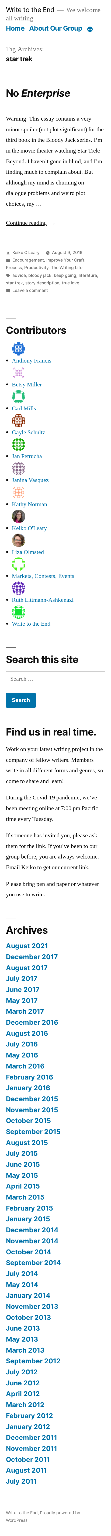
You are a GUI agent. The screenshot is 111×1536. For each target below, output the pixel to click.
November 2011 (31, 1448)
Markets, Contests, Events (43, 576)
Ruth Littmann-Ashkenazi (43, 600)
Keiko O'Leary (26, 252)
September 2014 (33, 1263)
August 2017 (27, 968)
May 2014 (22, 1285)
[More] (90, 29)
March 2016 (25, 1066)
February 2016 (29, 1077)
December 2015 (32, 1099)
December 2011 (31, 1437)
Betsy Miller (27, 384)
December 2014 (32, 1230)
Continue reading (31, 223)
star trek (14, 282)
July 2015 (22, 1153)
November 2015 (32, 1110)
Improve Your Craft (65, 260)
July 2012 (22, 1372)
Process (14, 267)
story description (42, 282)
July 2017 (21, 979)
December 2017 (32, 957)
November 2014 (32, 1241)
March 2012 (25, 1405)
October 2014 (28, 1252)
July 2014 (22, 1274)
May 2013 (22, 1339)
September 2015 (33, 1132)
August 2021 (27, 946)
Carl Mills (24, 408)
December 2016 (32, 1022)
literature (88, 275)
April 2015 (23, 1186)
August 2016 (27, 1033)
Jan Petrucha (27, 456)
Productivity (36, 267)
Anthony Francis (31, 360)
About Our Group (55, 28)
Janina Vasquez (30, 480)
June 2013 (23, 1328)
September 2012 (33, 1361)
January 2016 (28, 1088)
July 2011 (21, 1481)
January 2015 (28, 1219)
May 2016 (22, 1055)
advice (19, 275)
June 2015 (23, 1164)
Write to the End (30, 10)
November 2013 (32, 1306)
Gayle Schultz (28, 432)
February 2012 (29, 1416)
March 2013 (25, 1350)
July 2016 (22, 1044)
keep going (65, 275)
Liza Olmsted (28, 552)
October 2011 (28, 1459)
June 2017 (23, 990)
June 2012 (23, 1383)
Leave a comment (30, 290)
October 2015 (28, 1121)
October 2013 (28, 1317)
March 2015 (25, 1197)
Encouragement (28, 260)
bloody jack (39, 275)
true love (70, 282)
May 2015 (22, 1175)
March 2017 (25, 1011)
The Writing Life (66, 267)
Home (15, 28)
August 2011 (26, 1470)
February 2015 (29, 1208)
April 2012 (23, 1394)
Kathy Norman (29, 504)
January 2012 (28, 1427)
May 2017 (22, 1001)
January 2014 (28, 1295)
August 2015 (27, 1143)
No (38, 93)
